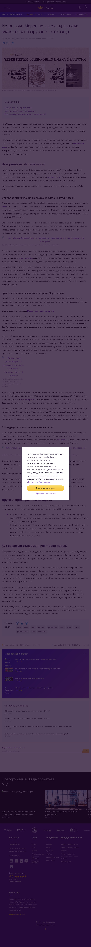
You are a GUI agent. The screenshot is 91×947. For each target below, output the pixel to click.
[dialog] (45, 473)
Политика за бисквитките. (39, 482)
